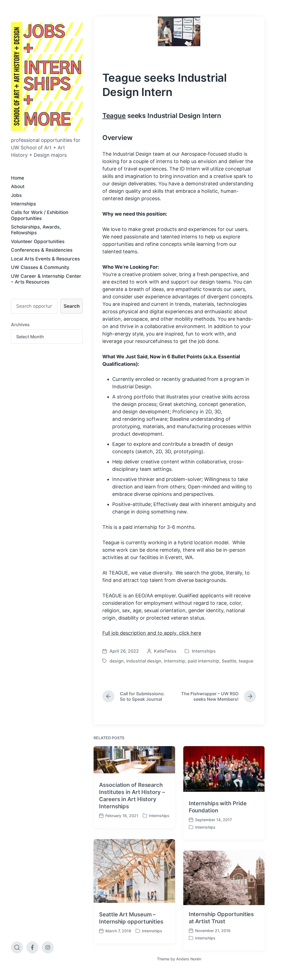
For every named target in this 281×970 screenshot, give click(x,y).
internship (174, 661)
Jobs (16, 195)
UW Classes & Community (40, 267)
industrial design (143, 661)
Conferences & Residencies (41, 250)
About (17, 186)
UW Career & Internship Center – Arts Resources (46, 279)
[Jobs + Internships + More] (47, 76)
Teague (114, 116)
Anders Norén (188, 959)
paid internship (203, 661)
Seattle (229, 661)
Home (17, 178)
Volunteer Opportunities (37, 241)
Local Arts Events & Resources (45, 259)
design (116, 661)
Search (72, 306)
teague (246, 661)
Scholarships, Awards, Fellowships (36, 229)
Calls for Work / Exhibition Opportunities (39, 215)
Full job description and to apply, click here (151, 633)
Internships (23, 204)
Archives (20, 324)
